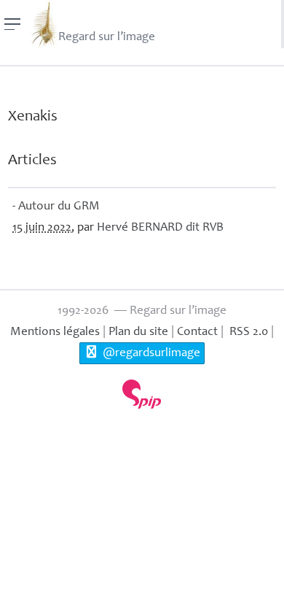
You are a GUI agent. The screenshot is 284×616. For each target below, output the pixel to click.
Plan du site (138, 332)
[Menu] (12, 24)
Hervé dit (160, 228)
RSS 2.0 (247, 332)
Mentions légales (55, 332)
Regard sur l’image (106, 37)
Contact (197, 332)
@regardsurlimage (150, 353)
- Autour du (56, 207)
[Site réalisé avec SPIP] (142, 394)
